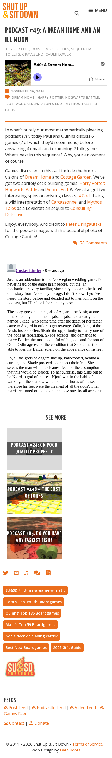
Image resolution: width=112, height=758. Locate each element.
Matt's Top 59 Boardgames (30, 624)
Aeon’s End (57, 189)
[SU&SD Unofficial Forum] (39, 574)
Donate (41, 723)
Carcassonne (64, 202)
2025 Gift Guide (67, 647)
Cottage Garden (22, 104)
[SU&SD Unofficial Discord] (51, 574)
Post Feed (18, 707)
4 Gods (85, 196)
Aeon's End (51, 104)
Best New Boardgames (26, 647)
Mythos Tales (79, 104)
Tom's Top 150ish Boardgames (33, 601)
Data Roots (70, 750)
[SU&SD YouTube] (19, 574)
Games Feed (15, 714)
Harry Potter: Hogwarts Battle (68, 97)
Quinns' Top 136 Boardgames (32, 613)
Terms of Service (87, 744)
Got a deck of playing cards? (31, 636)
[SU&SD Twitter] (8, 574)
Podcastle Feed (51, 707)
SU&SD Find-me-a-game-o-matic (35, 590)
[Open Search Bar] (77, 10)
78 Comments (93, 243)
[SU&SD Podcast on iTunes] (29, 574)
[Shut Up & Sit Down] (20, 10)
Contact (16, 723)
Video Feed (85, 707)
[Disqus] (56, 327)
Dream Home (23, 97)
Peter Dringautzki (83, 224)
